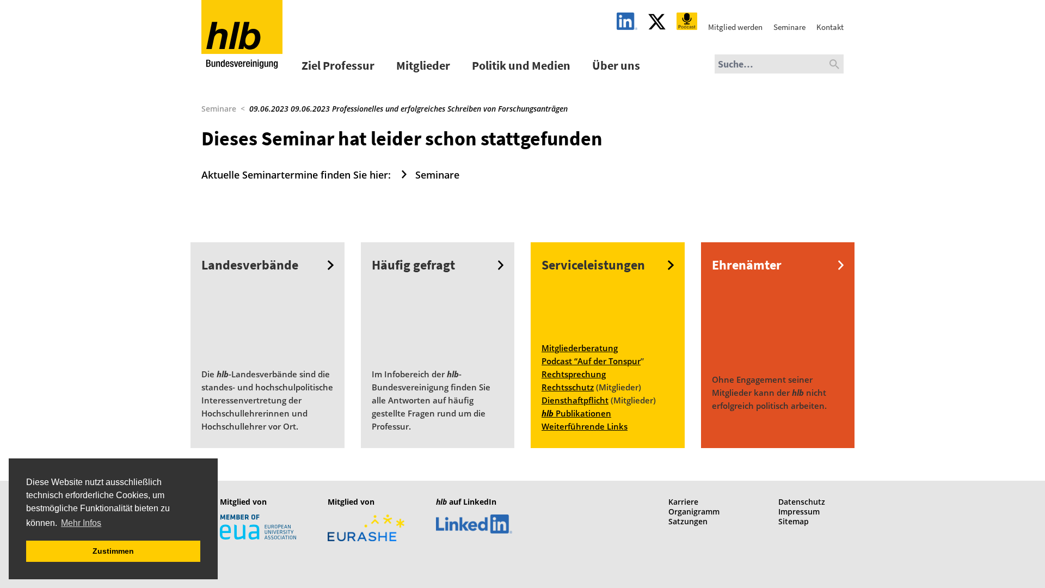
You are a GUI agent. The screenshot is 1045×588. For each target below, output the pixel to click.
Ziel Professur (338, 65)
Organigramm (694, 511)
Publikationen (576, 413)
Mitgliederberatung (580, 347)
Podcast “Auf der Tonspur (591, 361)
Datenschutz (801, 502)
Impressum (799, 511)
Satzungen (688, 521)
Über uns (616, 65)
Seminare (218, 108)
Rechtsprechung (574, 374)
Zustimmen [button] (113, 551)
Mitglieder (423, 65)
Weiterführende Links (585, 426)
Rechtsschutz (568, 387)
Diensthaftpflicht (575, 400)
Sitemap (793, 521)
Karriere (683, 502)
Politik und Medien (521, 65)
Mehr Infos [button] (81, 523)
